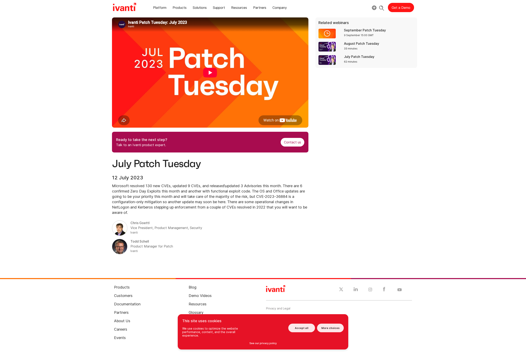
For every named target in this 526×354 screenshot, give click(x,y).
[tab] (160, 8)
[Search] (381, 7)
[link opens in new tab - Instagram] (370, 290)
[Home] (124, 7)
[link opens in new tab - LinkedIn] (356, 290)
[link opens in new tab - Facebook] (384, 290)
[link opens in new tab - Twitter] (341, 290)
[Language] (373, 7)
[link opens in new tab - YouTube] (399, 290)
